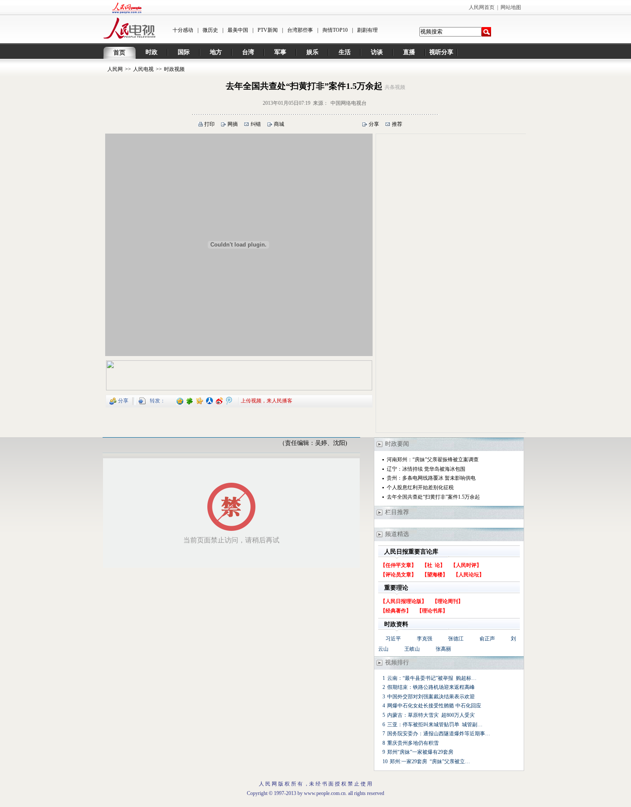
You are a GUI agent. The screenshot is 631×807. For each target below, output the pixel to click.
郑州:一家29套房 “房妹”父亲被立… (430, 761)
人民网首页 (481, 7)
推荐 (397, 124)
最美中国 (238, 30)
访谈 (377, 52)
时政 (152, 52)
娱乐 (312, 52)
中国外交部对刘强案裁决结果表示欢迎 (431, 697)
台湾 (248, 52)
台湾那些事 (300, 30)
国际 (184, 52)
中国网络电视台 (349, 103)
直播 (409, 52)
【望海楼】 (435, 575)
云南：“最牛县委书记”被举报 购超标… (431, 678)
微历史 (210, 30)
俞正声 (487, 639)
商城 (279, 124)
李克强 (424, 639)
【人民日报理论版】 (403, 601)
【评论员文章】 (398, 575)
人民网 (115, 69)
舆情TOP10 (335, 30)
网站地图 (511, 7)
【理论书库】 (432, 611)
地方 (216, 52)
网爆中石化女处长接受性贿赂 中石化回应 (434, 706)
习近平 (393, 639)
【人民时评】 (466, 565)
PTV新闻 (268, 30)
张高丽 (443, 649)
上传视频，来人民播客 (266, 400)
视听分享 (441, 52)
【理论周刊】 (447, 601)
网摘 (233, 124)
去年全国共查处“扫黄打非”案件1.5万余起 (433, 497)
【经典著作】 (395, 611)
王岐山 (412, 649)
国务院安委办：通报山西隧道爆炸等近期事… (438, 734)
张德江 (456, 639)
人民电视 (143, 69)
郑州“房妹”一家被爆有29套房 (420, 752)
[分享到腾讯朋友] (190, 400)
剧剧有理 (367, 30)
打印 (209, 124)
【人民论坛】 (468, 575)
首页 (119, 52)
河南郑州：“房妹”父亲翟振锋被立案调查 (433, 460)
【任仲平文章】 (398, 565)
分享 (374, 124)
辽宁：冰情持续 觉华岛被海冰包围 (426, 469)
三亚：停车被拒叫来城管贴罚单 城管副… (434, 725)
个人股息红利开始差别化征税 (420, 487)
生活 (345, 52)
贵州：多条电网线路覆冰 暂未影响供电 (431, 478)
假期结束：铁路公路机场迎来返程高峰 (431, 687)
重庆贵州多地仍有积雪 (413, 743)
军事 (280, 52)
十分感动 (183, 30)
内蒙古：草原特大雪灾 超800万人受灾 (431, 715)
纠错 (256, 124)
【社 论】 (433, 565)
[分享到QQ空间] (180, 400)
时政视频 (174, 69)
